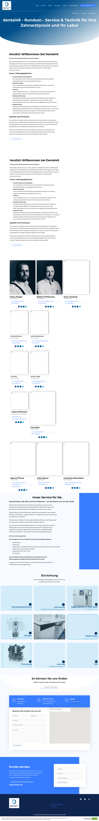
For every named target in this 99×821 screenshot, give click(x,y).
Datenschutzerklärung (56, 804)
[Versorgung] (30, 661)
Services (50, 5)
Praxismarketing (73, 5)
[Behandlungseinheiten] (30, 604)
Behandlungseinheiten (22, 607)
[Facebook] (81, 799)
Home (37, 5)
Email (72, 699)
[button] (88, 5)
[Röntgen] (30, 632)
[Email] (67, 700)
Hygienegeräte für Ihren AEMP (84, 607)
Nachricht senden (62, 782)
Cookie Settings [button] (87, 818)
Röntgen (28, 636)
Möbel (62, 636)
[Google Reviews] (89, 799)
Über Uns (43, 5)
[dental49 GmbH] (6, 5)
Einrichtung (57, 5)
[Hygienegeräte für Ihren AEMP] (96, 604)
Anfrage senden (17, 745)
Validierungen (91, 636)
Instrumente (59, 607)
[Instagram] (85, 799)
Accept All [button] (95, 818)
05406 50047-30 (16, 785)
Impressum (54, 806)
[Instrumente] (63, 604)
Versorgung (27, 664)
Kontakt (65, 5)
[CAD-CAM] (63, 661)
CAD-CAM (61, 664)
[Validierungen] (95, 633)
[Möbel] (63, 633)
